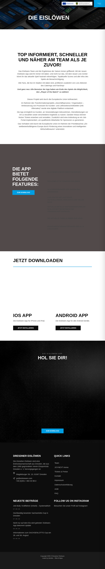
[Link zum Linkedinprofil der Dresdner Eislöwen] (68, 559)
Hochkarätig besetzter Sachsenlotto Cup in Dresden (30, 514)
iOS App (22, 315)
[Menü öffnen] (99, 3)
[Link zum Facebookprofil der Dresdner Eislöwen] (68, 556)
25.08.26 (16, 538)
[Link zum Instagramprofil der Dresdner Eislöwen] (75, 556)
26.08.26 (16, 528)
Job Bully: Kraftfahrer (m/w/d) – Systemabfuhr (31, 506)
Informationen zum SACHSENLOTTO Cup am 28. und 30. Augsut (32, 534)
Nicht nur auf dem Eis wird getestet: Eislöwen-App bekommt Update (32, 524)
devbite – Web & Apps (55, 558)
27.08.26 (16, 509)
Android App (72, 315)
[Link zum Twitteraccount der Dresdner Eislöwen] (82, 556)
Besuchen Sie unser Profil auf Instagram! (71, 506)
